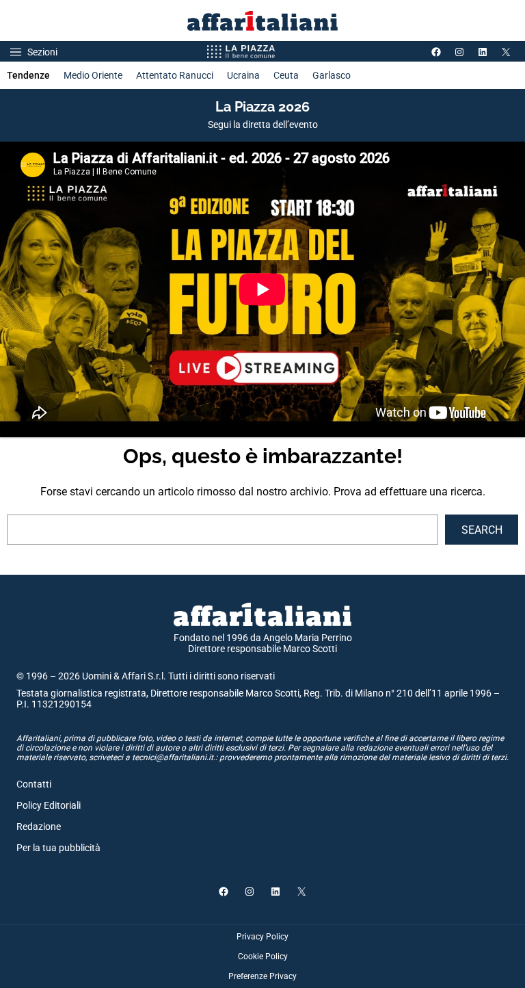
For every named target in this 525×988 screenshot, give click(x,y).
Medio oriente (93, 75)
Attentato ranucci (174, 75)
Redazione (38, 826)
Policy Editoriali (48, 805)
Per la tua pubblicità (58, 847)
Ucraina (243, 75)
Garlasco (331, 75)
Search (481, 529)
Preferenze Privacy (262, 976)
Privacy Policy (262, 936)
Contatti (33, 784)
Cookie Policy (263, 956)
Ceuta (286, 75)
